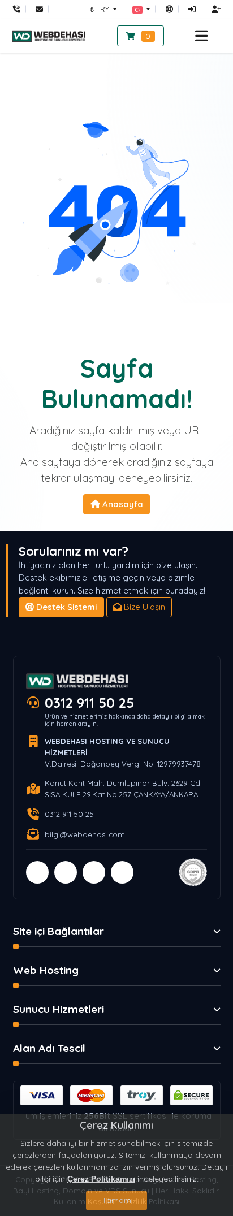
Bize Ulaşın (143, 606)
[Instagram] (94, 872)
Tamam (116, 1200)
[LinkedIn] (122, 872)
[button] (141, 9)
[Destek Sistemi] (169, 9)
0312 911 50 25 (89, 702)
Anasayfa (121, 504)
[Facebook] (37, 872)
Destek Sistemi (65, 606)
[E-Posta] (39, 9)
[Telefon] (19, 9)
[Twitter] (65, 872)
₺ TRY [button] (100, 9)
